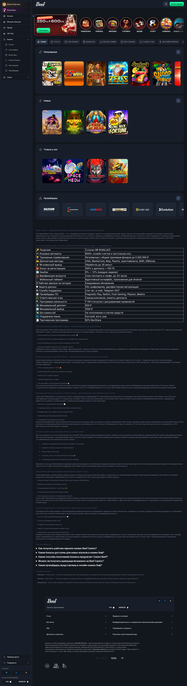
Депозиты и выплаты (54, 634)
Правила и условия (120, 616)
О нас (48, 616)
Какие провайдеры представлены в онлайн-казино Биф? (70, 565)
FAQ (47, 628)
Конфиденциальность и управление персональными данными (137, 622)
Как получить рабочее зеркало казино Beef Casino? (67, 548)
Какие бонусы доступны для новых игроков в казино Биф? (71, 552)
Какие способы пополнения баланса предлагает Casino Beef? (73, 556)
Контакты (50, 622)
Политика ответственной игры (125, 634)
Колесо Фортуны (13, 4)
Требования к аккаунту (122, 628)
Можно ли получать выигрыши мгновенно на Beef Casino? (71, 561)
